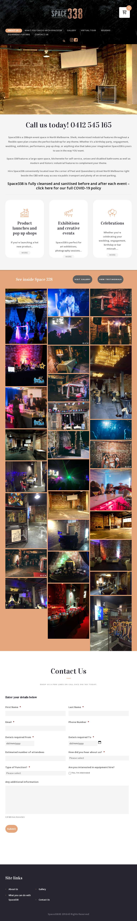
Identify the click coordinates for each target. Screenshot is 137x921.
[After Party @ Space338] (111, 331)
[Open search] (64, 41)
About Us (13, 30)
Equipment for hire (19, 34)
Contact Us (41, 34)
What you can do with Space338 (43, 30)
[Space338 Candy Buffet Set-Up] (68, 567)
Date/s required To (81, 737)
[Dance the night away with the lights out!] (68, 474)
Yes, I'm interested (81, 772)
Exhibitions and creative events (68, 228)
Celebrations (112, 223)
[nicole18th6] (111, 302)
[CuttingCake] (68, 302)
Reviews (105, 30)
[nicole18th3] (111, 454)
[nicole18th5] (68, 388)
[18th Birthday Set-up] (68, 416)
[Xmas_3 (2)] (26, 408)
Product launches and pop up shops (24, 228)
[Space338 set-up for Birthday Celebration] (111, 382)
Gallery (71, 30)
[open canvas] (68, 505)
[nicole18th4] (26, 563)
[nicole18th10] (111, 430)
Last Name (76, 707)
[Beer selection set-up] (68, 611)
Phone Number (78, 722)
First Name (13, 707)
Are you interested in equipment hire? (91, 767)
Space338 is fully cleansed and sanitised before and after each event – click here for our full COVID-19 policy (68, 185)
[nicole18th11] (68, 331)
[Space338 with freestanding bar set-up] (68, 535)
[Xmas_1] (26, 365)
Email (9, 722)
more (25, 253)
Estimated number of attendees (24, 752)
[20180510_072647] (26, 444)
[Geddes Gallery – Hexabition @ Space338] (26, 520)
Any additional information (22, 781)
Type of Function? (17, 767)
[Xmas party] (111, 490)
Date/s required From (19, 737)
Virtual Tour (88, 30)
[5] (26, 476)
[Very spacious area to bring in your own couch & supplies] (111, 555)
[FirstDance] (26, 316)
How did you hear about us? (86, 752)
